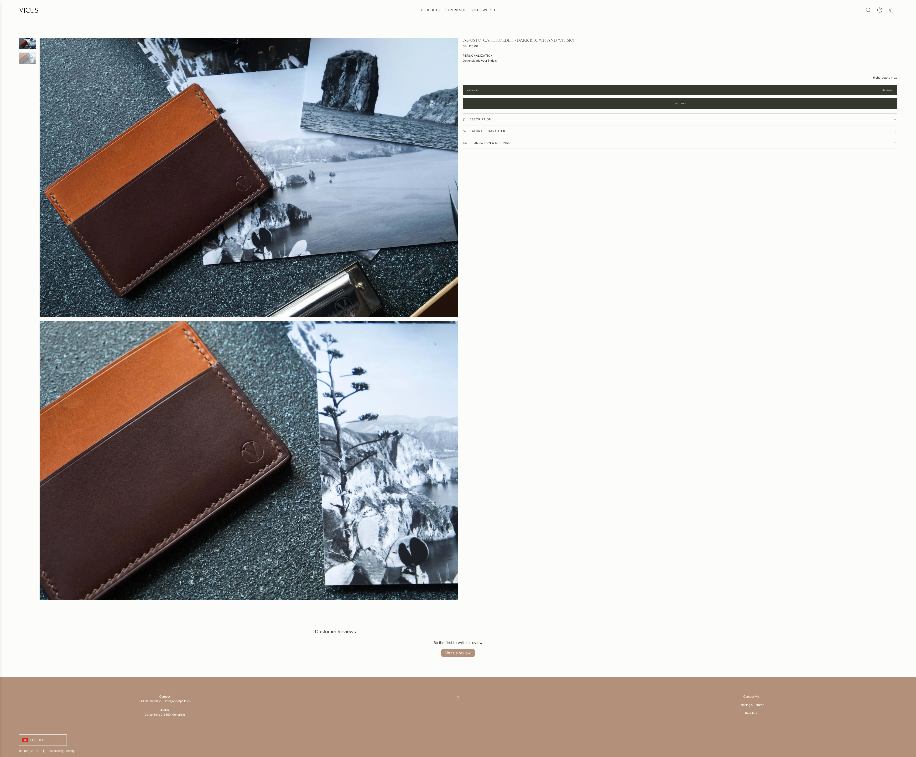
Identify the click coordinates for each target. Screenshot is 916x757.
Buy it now (680, 103)
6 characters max (885, 77)
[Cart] (891, 10)
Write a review (458, 652)
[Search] (868, 10)
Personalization (478, 55)
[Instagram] (458, 697)
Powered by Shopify (61, 751)
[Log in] (879, 10)
